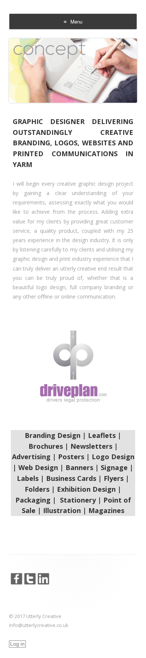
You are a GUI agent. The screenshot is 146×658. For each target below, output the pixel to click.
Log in (17, 644)
